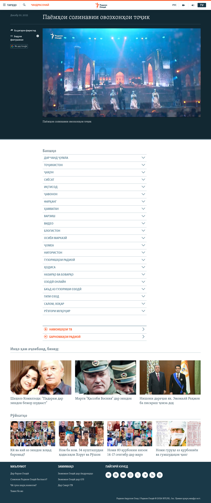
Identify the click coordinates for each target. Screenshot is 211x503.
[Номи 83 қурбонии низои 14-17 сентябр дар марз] (129, 433)
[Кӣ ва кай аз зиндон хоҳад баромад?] (32, 433)
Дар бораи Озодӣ (19, 474)
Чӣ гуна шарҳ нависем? (23, 485)
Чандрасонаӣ (40, 5)
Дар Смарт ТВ (65, 485)
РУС (174, 5)
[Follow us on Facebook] (116, 475)
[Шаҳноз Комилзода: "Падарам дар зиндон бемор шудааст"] (40, 377)
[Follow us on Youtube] (123, 475)
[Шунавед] (193, 5)
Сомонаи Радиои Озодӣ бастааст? (28, 479)
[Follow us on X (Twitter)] (138, 475)
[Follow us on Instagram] (130, 475)
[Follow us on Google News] (108, 475)
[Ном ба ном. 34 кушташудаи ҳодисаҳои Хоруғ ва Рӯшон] (81, 433)
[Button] (23, 31)
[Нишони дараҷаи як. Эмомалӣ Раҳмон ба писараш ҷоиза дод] (170, 377)
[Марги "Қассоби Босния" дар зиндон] (105, 377)
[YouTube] (183, 5)
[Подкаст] (160, 475)
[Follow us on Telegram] (145, 475)
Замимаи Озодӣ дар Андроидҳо (75, 474)
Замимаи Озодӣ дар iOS (71, 479)
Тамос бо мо (16, 491)
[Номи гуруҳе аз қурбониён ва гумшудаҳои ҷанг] (178, 433)
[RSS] (152, 475)
